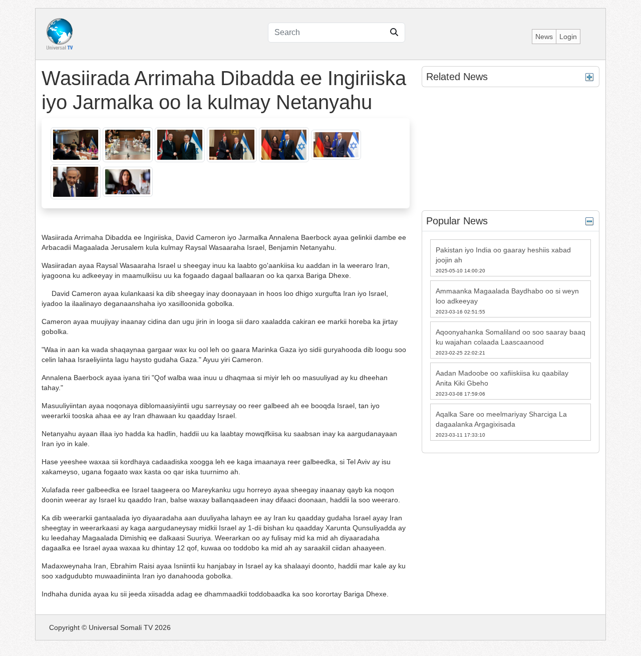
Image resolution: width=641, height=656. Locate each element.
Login (568, 37)
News (544, 37)
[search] (394, 32)
